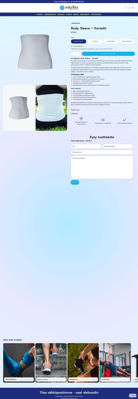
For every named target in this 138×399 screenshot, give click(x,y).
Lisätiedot (74, 113)
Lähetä (75, 182)
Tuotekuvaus (75, 110)
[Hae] (126, 8)
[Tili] (129, 8)
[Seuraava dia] (133, 363)
